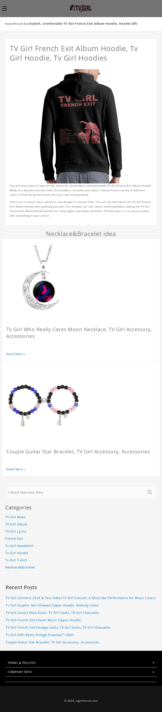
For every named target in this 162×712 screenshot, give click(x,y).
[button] (6, 8)
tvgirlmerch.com (87, 700)
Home (9, 24)
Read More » (16, 354)
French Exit (21, 24)
